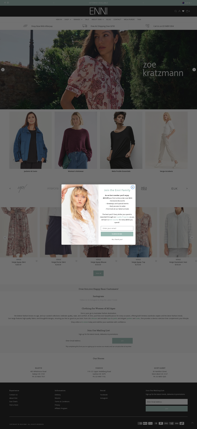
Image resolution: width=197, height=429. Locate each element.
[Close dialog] (132, 187)
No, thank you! (117, 239)
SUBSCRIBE (117, 234)
